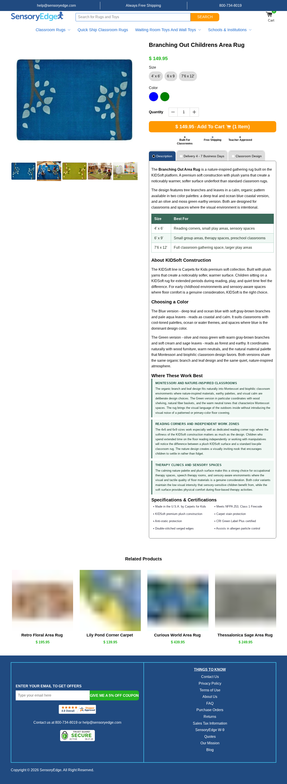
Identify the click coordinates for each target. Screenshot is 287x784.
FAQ (209, 703)
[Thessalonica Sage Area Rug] (245, 600)
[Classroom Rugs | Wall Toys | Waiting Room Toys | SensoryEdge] (37, 17)
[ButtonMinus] (173, 112)
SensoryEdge (50, 770)
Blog (210, 750)
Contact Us (210, 677)
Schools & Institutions (227, 30)
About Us (209, 697)
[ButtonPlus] (194, 112)
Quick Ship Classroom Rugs (103, 30)
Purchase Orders (209, 710)
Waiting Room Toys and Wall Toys (165, 30)
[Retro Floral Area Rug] (42, 600)
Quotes (210, 736)
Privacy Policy (210, 683)
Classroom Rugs (50, 30)
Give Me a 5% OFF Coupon (114, 695)
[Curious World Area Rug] (177, 600)
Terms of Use (210, 690)
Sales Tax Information (210, 723)
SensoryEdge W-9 (209, 730)
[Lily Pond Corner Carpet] (109, 600)
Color (153, 88)
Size (152, 67)
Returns (210, 717)
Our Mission (210, 743)
